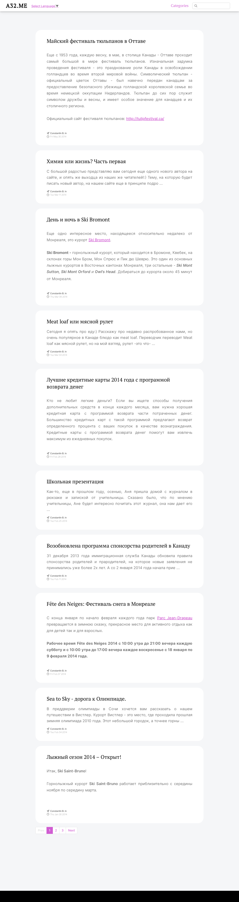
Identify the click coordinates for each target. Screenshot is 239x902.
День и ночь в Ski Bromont (78, 219)
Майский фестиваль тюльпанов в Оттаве (96, 40)
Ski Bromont (99, 240)
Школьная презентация (75, 481)
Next (71, 830)
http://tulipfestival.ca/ (145, 118)
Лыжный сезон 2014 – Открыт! (84, 756)
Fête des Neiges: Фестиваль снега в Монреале (101, 603)
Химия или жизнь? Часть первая (86, 161)
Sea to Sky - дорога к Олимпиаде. (86, 698)
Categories (180, 5)
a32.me (16, 5)
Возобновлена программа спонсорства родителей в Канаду (118, 545)
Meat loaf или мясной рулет (80, 321)
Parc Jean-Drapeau (174, 618)
